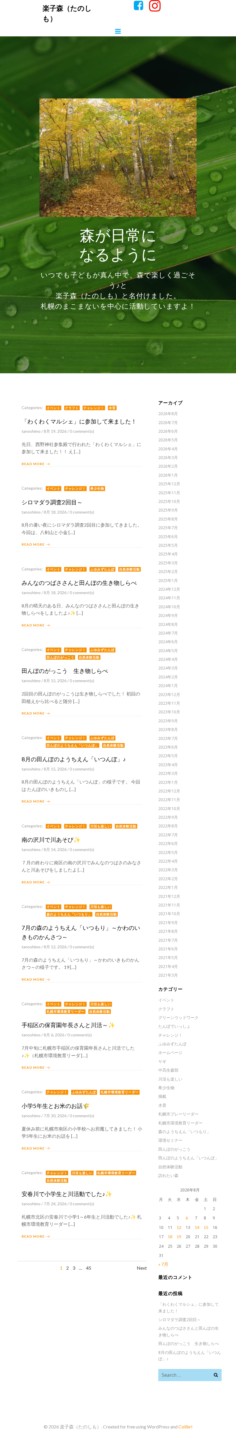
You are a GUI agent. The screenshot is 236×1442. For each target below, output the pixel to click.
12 (179, 1227)
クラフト (72, 408)
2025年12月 (169, 483)
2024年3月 (168, 668)
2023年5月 (168, 755)
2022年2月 (168, 878)
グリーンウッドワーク (178, 1017)
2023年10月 (169, 712)
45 (88, 1268)
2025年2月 (168, 571)
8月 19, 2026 (55, 431)
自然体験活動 (129, 569)
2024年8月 (168, 624)
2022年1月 (168, 887)
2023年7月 (168, 738)
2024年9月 (168, 615)
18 (170, 1236)
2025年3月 (168, 563)
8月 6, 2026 (54, 1034)
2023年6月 (168, 747)
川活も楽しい (100, 826)
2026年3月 (168, 457)
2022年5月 (168, 852)
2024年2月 (168, 677)
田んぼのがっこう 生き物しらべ (188, 1343)
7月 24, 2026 (55, 1203)
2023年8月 (168, 729)
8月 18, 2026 (55, 512)
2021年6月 (168, 949)
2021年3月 (168, 975)
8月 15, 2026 (55, 680)
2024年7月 (168, 633)
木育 (112, 408)
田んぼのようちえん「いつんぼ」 (72, 745)
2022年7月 (168, 834)
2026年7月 (168, 422)
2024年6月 (168, 641)
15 (206, 1227)
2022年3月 (168, 869)
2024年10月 (169, 606)
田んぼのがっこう (60, 657)
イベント (53, 408)
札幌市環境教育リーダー (66, 1011)
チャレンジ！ (93, 408)
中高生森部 (168, 1070)
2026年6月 (168, 431)
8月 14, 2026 (55, 849)
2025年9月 (168, 510)
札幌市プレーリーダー (178, 1114)
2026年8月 (168, 413)
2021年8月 (168, 931)
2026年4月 (168, 449)
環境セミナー (170, 1140)
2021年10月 (169, 913)
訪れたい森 (168, 1175)
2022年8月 (168, 826)
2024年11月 (169, 597)
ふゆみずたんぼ (102, 569)
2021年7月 (168, 940)
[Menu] (118, 31)
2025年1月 (168, 580)
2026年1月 (168, 475)
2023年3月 (168, 773)
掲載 (162, 1096)
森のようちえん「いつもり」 (69, 914)
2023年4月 (168, 764)
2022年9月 (168, 817)
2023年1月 (168, 782)
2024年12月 (169, 589)
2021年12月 (169, 896)
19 (179, 1236)
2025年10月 (169, 501)
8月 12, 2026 (55, 946)
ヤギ (162, 1061)
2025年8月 (168, 519)
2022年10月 (169, 808)
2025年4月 (168, 554)
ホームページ (170, 1052)
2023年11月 (169, 703)
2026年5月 (168, 440)
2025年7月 (168, 527)
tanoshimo (31, 431)
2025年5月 (168, 545)
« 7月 (163, 1264)
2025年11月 (169, 492)
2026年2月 (168, 466)
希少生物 (97, 488)
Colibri (185, 1426)
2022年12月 (169, 791)
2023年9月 (168, 720)
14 (197, 1227)
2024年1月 (168, 685)
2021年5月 (168, 957)
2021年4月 (168, 966)
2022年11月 (169, 799)
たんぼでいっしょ (174, 1026)
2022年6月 (168, 843)
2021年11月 (169, 905)
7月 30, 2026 (55, 1115)
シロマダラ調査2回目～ (179, 1319)
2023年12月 (169, 694)
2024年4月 (168, 659)
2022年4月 (168, 861)
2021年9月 (168, 922)
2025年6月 (168, 536)
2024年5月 (168, 650)
